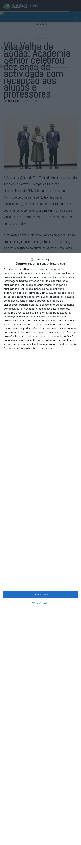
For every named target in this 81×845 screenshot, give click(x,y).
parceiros (35, 269)
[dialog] (40, 549)
